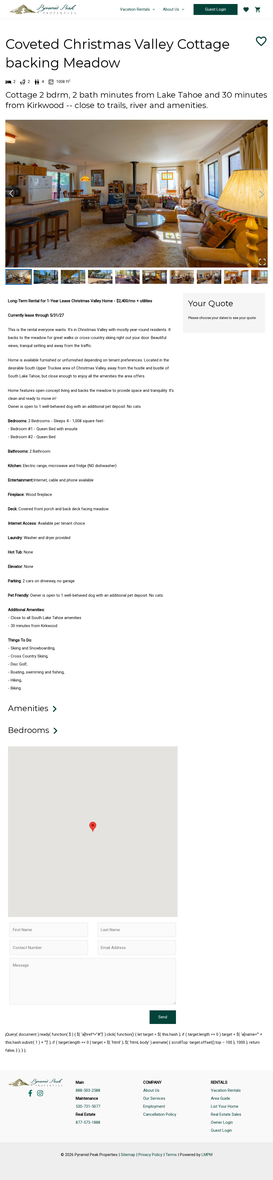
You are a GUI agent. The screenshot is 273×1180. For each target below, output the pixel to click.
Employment (154, 1106)
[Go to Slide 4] (100, 277)
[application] (152, 9)
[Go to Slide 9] (236, 277)
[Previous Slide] (11, 193)
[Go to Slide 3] (73, 277)
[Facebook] (30, 1093)
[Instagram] (40, 1093)
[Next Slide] (262, 193)
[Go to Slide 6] (154, 277)
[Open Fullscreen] (262, 262)
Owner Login (222, 1122)
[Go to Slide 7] (181, 277)
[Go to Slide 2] (46, 277)
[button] (136, 194)
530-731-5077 (88, 1106)
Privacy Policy (150, 1154)
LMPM (207, 1154)
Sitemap (128, 1154)
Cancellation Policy (159, 1114)
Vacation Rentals (226, 1090)
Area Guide (220, 1098)
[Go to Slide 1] (18, 277)
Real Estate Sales (226, 1114)
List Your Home (224, 1106)
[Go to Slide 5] (127, 277)
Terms (171, 1154)
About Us (151, 1090)
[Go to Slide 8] (209, 277)
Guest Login (221, 1130)
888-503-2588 (88, 1090)
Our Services (154, 1098)
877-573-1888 (88, 1122)
